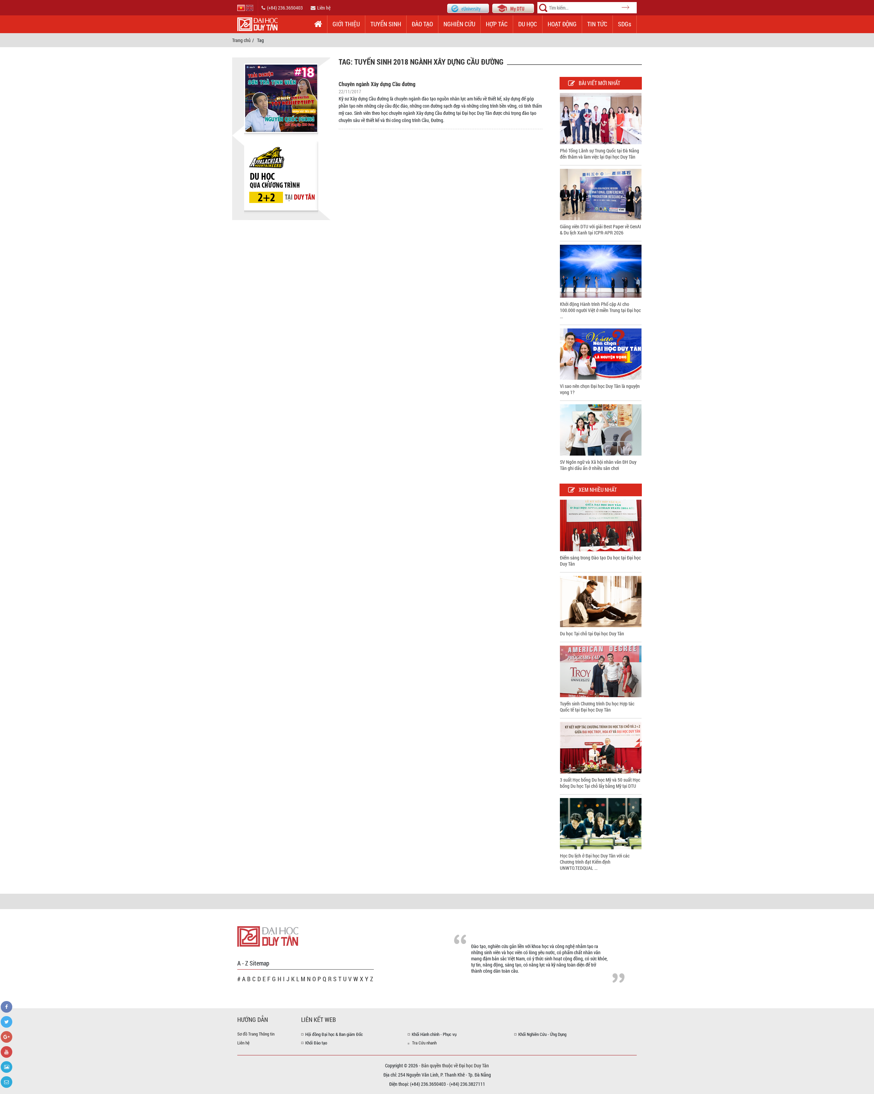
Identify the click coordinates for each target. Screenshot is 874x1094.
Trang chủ (241, 40)
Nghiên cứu (459, 24)
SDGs (624, 24)
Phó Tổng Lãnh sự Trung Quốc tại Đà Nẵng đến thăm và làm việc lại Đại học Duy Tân (599, 153)
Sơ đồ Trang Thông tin (255, 1034)
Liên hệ (323, 7)
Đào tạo (422, 24)
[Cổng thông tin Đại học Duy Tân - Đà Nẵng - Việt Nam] (513, 7)
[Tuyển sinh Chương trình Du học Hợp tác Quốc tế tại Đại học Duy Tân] (601, 670)
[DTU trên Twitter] (6, 1022)
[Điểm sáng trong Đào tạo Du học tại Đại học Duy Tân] (601, 525)
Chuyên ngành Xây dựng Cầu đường (377, 83)
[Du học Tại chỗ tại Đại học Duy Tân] (601, 601)
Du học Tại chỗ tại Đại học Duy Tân (592, 633)
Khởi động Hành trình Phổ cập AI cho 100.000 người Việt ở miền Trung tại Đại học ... (600, 310)
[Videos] (6, 1052)
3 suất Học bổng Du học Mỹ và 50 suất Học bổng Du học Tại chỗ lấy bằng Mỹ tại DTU (600, 782)
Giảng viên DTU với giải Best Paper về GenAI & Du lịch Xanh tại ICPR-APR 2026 (600, 229)
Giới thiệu (346, 24)
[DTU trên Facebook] (6, 1007)
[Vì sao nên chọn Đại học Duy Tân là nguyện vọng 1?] (601, 353)
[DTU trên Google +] (6, 1037)
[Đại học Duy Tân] (267, 935)
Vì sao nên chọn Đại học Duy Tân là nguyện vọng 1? (600, 389)
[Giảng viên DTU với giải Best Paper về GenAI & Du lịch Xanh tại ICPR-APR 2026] (601, 194)
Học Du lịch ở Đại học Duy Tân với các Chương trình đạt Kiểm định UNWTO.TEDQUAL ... (595, 861)
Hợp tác (497, 24)
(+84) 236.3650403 (285, 7)
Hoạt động (562, 24)
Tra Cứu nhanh (424, 1043)
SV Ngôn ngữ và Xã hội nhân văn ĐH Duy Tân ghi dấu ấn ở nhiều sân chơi (598, 465)
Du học (527, 24)
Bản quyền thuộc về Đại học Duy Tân (455, 1065)
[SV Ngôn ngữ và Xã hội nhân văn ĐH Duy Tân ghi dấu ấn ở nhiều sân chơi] (601, 429)
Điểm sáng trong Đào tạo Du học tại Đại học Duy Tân (600, 560)
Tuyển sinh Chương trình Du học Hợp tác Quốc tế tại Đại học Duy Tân (597, 706)
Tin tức (597, 24)
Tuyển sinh (385, 24)
